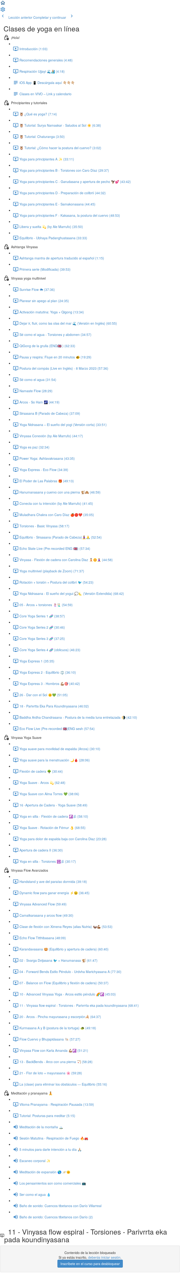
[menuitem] (3, 10)
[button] (3, 4)
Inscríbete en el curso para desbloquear (90, 1263)
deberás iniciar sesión (104, 1257)
